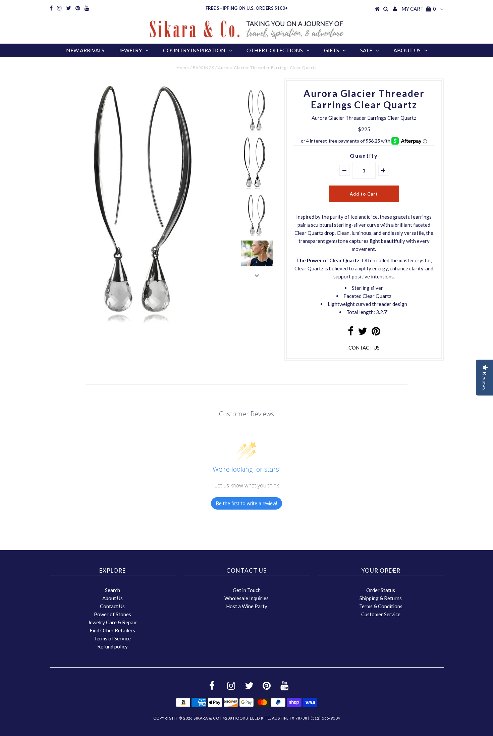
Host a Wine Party (246, 606)
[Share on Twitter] (362, 333)
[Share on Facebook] (350, 333)
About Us (407, 50)
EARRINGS (203, 67)
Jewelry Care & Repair (112, 622)
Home (182, 67)
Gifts (331, 50)
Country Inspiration (194, 50)
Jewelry (130, 50)
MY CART (418, 9)
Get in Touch (247, 590)
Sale (366, 50)
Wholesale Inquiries (246, 598)
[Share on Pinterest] (376, 333)
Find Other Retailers (112, 630)
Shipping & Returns (381, 598)
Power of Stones (112, 614)
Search (112, 590)
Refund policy (112, 646)
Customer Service (380, 614)
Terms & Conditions (380, 606)
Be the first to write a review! (246, 503)
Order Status (380, 590)
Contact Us (112, 606)
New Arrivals (85, 50)
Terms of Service (112, 638)
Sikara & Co (206, 718)
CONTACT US (364, 348)
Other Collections (274, 50)
